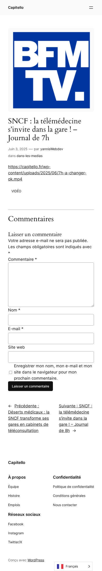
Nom (14, 310)
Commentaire (22, 259)
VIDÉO (16, 191)
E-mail (15, 328)
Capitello (15, 7)
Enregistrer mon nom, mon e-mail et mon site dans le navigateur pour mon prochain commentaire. (53, 372)
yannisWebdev (51, 149)
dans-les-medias (29, 156)
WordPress (36, 560)
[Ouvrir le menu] (91, 7)
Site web (16, 347)
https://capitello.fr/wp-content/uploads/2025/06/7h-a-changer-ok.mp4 (47, 172)
